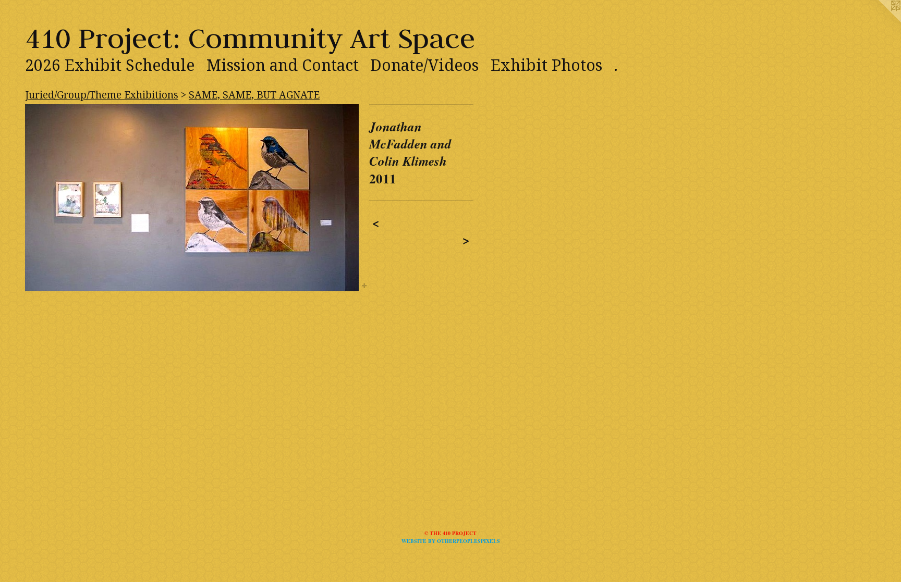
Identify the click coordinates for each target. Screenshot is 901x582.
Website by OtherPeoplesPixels (450, 540)
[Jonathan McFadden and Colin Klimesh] (192, 197)
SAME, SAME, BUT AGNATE (254, 95)
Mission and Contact (282, 65)
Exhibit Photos (546, 65)
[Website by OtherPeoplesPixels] (880, 21)
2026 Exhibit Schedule (109, 65)
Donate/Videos (424, 65)
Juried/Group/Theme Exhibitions (101, 95)
